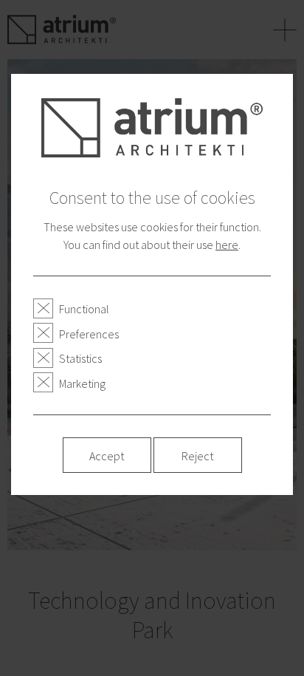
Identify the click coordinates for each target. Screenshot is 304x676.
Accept (106, 455)
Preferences (89, 334)
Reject (197, 455)
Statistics (80, 358)
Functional (84, 308)
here (226, 244)
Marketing (82, 383)
